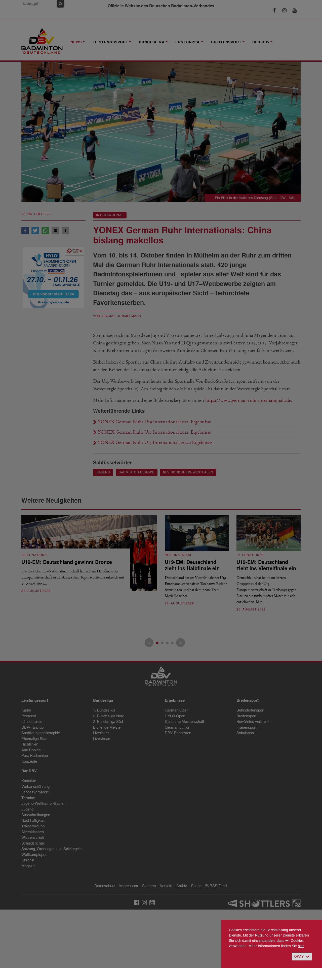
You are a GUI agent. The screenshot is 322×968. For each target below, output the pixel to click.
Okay (299, 956)
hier (301, 946)
